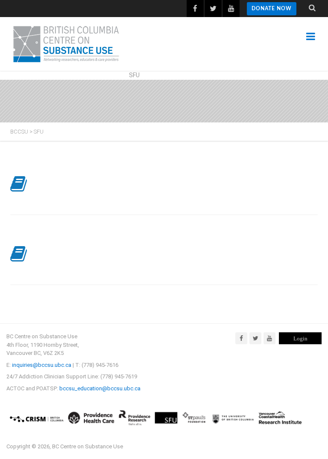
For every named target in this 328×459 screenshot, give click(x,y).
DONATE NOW (272, 8)
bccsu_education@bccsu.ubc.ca (100, 388)
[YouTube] (269, 338)
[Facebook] (241, 338)
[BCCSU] (66, 44)
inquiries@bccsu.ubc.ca (41, 365)
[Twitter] (255, 338)
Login (300, 338)
